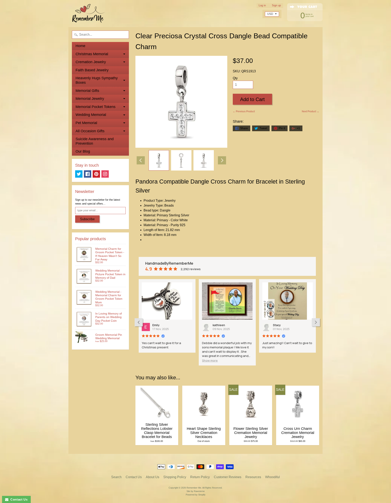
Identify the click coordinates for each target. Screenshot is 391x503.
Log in (262, 5)
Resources (253, 477)
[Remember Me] (88, 13)
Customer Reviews (227, 477)
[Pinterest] (96, 174)
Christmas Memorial (92, 54)
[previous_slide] (139, 322)
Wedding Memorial (91, 115)
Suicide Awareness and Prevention (95, 141)
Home (80, 46)
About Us (152, 477)
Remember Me (194, 487)
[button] (210, 360)
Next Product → (310, 111)
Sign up (276, 5)
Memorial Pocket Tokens (95, 107)
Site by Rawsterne (196, 491)
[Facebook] (87, 174)
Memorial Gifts (87, 91)
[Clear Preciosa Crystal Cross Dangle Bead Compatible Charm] (159, 160)
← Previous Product (244, 111)
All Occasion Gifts (90, 131)
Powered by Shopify (195, 494)
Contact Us (134, 477)
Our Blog (83, 151)
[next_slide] (316, 322)
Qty (235, 78)
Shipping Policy (174, 477)
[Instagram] (105, 174)
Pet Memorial (86, 123)
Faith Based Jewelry (92, 70)
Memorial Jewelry (90, 99)
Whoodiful (272, 477)
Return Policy (200, 477)
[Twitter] (78, 174)
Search (116, 477)
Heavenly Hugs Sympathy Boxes (97, 80)
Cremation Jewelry (91, 62)
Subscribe (87, 219)
